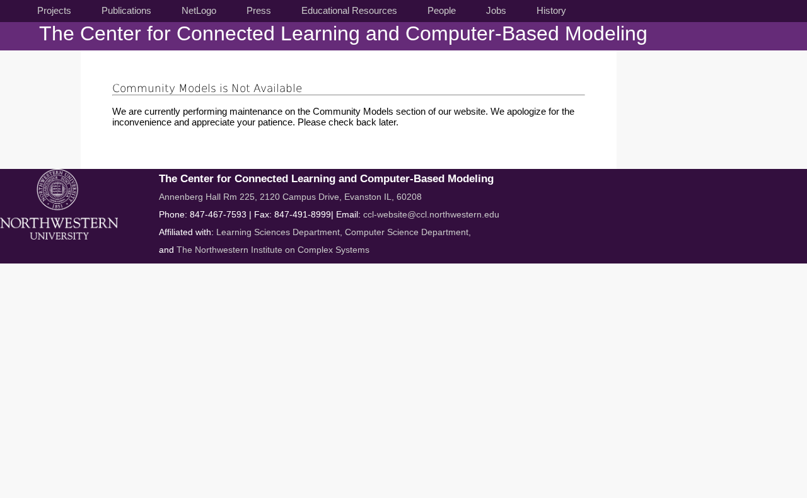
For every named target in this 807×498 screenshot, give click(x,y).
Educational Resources (349, 10)
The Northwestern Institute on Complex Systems (273, 250)
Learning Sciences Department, (280, 232)
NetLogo (199, 10)
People (441, 10)
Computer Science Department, (408, 232)
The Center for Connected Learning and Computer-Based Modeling (343, 33)
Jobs (496, 10)
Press (259, 10)
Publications (126, 10)
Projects (54, 10)
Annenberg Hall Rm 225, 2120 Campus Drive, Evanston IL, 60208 (290, 197)
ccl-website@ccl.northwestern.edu (431, 214)
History (551, 10)
